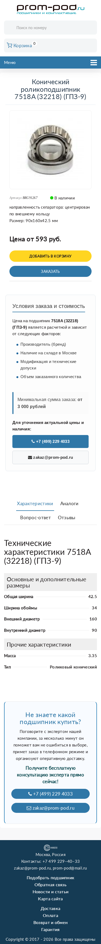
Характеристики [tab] (35, 503)
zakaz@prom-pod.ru (52, 457)
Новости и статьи (51, 891)
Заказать (50, 271)
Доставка (50, 908)
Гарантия (50, 929)
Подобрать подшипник (51, 877)
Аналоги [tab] (69, 503)
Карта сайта (50, 898)
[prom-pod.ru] (51, 9)
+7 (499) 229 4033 (52, 441)
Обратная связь (50, 884)
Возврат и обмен (50, 922)
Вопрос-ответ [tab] (35, 517)
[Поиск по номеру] (91, 28)
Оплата (50, 915)
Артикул (15, 198)
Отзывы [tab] (66, 517)
